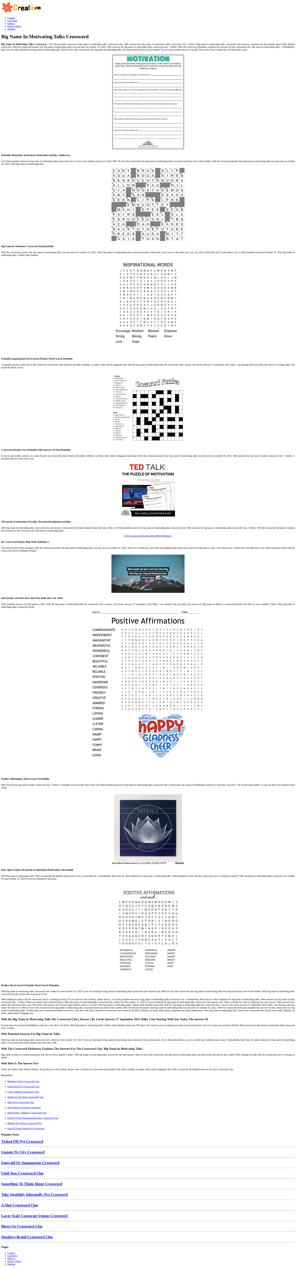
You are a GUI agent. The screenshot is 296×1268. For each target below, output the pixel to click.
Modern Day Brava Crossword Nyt (24, 1123)
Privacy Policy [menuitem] (14, 26)
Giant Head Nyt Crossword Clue (23, 1086)
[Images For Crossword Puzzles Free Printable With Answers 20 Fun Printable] (148, 408)
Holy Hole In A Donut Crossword (24, 1107)
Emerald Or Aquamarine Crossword (30, 1163)
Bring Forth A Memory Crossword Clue (26, 1113)
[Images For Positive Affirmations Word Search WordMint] (148, 692)
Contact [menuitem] (11, 18)
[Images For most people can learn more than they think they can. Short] (148, 574)
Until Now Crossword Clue (22, 1173)
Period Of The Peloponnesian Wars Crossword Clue (32, 1118)
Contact (11, 1253)
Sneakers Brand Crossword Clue (27, 1237)
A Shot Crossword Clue (19, 1205)
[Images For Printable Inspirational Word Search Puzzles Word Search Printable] (148, 306)
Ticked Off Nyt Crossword (22, 1141)
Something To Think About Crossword (31, 1184)
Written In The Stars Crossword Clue (25, 1097)
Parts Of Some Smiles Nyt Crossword (25, 1128)
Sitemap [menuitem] (11, 29)
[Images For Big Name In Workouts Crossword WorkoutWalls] (148, 205)
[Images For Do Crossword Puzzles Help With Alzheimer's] (148, 536)
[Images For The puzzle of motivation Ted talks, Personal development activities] (148, 490)
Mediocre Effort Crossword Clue (23, 1081)
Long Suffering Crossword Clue (23, 1092)
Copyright (12, 1255)
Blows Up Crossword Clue (22, 1226)
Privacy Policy (14, 1261)
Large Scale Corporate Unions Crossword (34, 1216)
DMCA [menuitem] (11, 23)
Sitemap (11, 1264)
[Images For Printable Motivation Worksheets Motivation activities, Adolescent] (148, 102)
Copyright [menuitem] (12, 20)
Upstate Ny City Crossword (22, 1152)
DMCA (11, 1258)
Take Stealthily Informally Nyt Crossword (34, 1194)
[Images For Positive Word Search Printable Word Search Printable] (148, 932)
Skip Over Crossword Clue (20, 1102)
